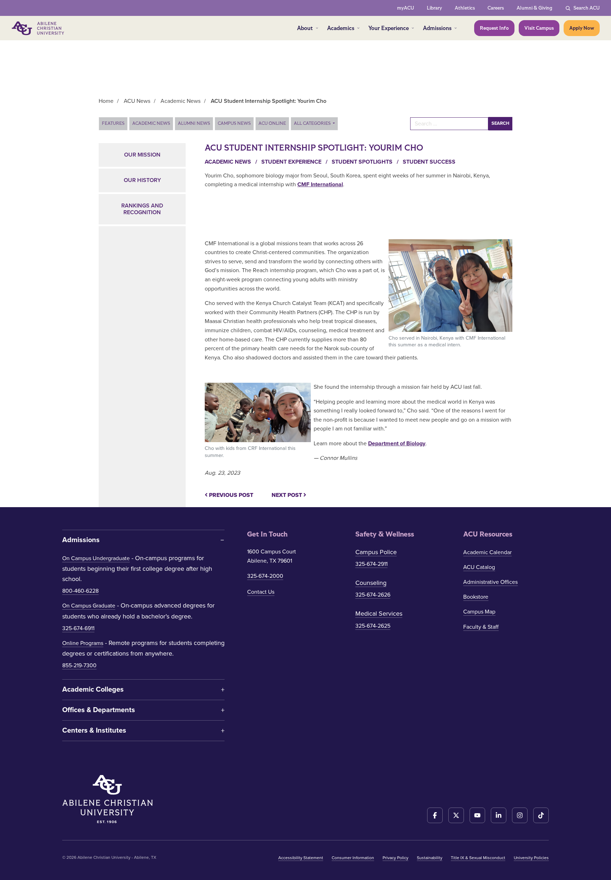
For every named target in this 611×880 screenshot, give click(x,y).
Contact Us (260, 592)
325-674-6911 (78, 628)
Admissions (437, 28)
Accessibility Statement (300, 857)
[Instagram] (520, 815)
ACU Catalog (479, 567)
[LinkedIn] (498, 815)
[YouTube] (477, 815)
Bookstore (475, 596)
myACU (405, 8)
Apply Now (581, 28)
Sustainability (429, 857)
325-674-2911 (371, 564)
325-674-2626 (372, 594)
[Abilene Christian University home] (38, 28)
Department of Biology (396, 443)
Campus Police (376, 552)
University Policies (531, 857)
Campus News (234, 123)
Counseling (370, 583)
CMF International (320, 184)
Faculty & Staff (481, 626)
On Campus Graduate (88, 605)
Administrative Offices (490, 582)
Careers (496, 8)
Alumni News (194, 123)
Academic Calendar (487, 552)
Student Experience (295, 161)
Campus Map (479, 611)
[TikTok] (541, 815)
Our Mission (142, 154)
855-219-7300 (79, 665)
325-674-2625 (372, 625)
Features (113, 123)
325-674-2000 (265, 576)
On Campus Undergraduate (96, 558)
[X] (456, 815)
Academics (340, 28)
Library (434, 8)
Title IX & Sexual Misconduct (478, 857)
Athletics (465, 8)
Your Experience (388, 28)
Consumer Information (353, 857)
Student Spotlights (366, 161)
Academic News (151, 123)
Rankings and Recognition (142, 209)
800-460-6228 (80, 590)
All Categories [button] (313, 123)
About (305, 28)
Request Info (494, 28)
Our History (142, 180)
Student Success (429, 161)
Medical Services (378, 613)
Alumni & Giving (534, 8)
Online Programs (82, 643)
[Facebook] (435, 815)
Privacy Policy (395, 857)
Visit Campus (539, 28)
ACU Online (272, 123)
